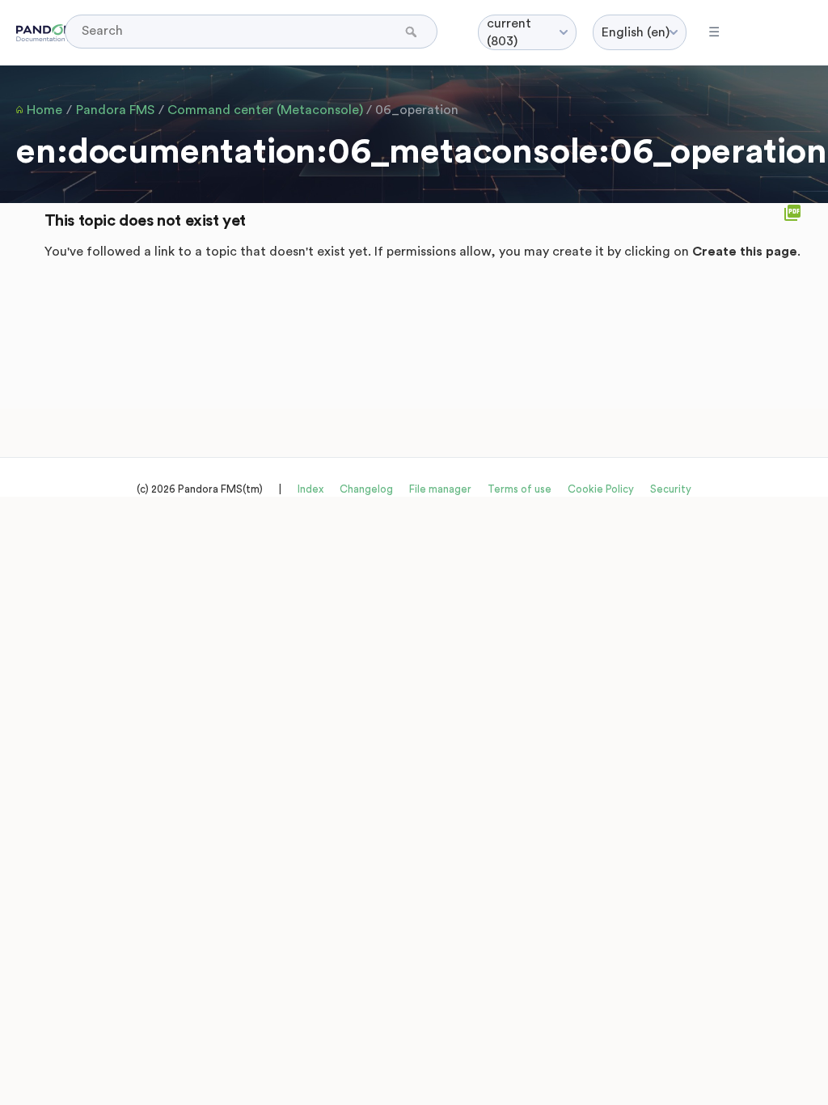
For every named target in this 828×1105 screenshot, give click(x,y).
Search (412, 31)
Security (670, 489)
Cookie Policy (601, 489)
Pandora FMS (115, 110)
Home (44, 110)
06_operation (416, 110)
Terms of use (519, 489)
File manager (440, 489)
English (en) (636, 32)
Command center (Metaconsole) (265, 110)
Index (310, 489)
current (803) (509, 32)
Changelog (366, 489)
